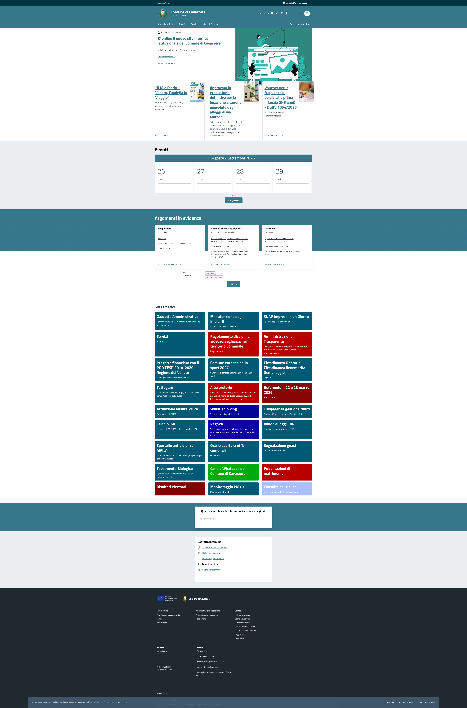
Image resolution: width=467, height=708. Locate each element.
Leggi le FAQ (240, 634)
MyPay (159, 618)
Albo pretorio (162, 622)
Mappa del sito (162, 693)
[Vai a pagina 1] (232, 195)
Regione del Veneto (163, 3)
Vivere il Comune (210, 24)
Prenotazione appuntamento (168, 614)
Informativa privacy (243, 622)
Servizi (194, 24)
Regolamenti (201, 618)
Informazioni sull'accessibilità (246, 630)
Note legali (239, 638)
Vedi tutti (233, 284)
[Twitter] (280, 13)
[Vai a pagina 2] (234, 195)
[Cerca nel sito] (307, 13)
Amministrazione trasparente (207, 614)
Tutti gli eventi (234, 200)
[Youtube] (271, 13)
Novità (182, 24)
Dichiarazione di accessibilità (246, 626)
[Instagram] (276, 13)
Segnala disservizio (242, 618)
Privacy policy (121, 702)
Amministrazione (165, 24)
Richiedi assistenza (242, 614)
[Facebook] (285, 13)
